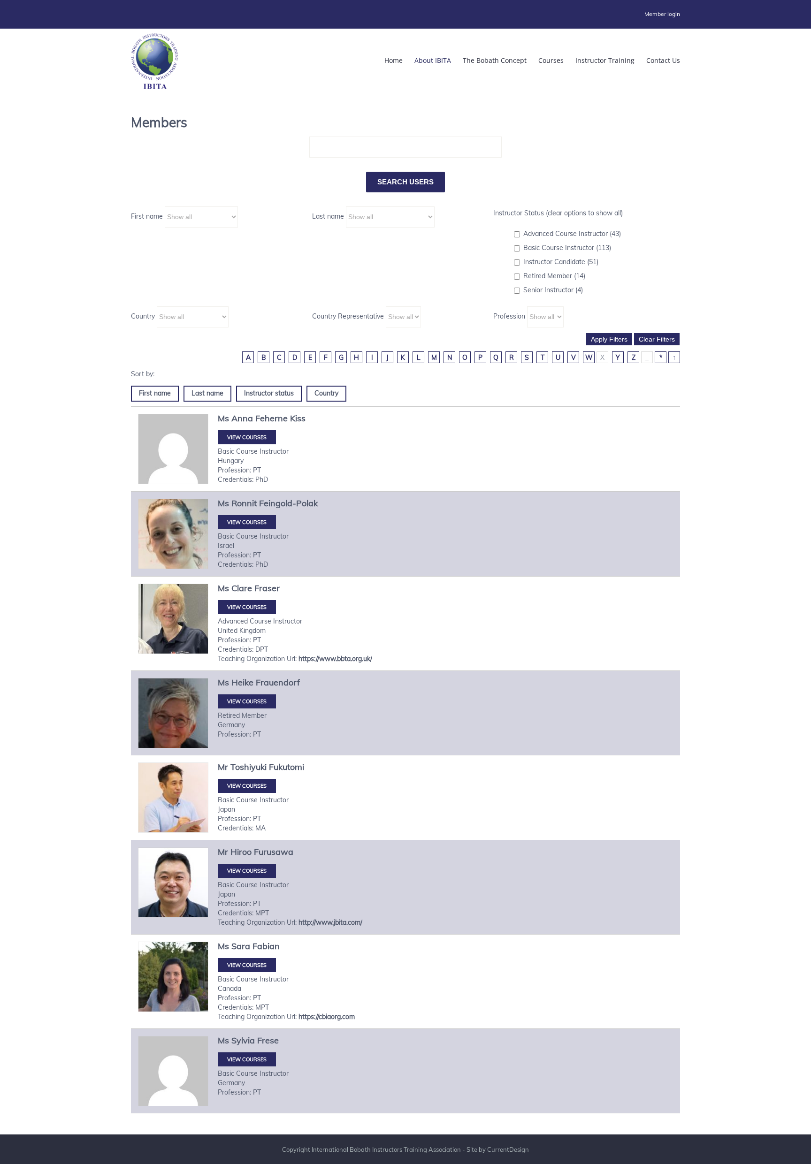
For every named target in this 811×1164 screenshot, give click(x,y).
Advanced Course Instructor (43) (572, 233)
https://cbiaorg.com (326, 1016)
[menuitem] (662, 14)
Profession (509, 316)
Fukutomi (286, 766)
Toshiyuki (248, 766)
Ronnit (244, 503)
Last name (328, 216)
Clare (241, 588)
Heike (242, 682)
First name (147, 216)
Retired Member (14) (554, 276)
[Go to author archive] (173, 449)
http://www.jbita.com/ (330, 922)
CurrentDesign (508, 1149)
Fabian (266, 946)
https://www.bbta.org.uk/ (335, 658)
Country (143, 316)
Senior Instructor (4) (553, 290)
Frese (268, 1040)
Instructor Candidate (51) (560, 262)
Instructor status (269, 393)
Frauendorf (278, 682)
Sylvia (243, 1040)
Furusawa (273, 851)
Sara (240, 946)
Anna (242, 418)
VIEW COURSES (247, 437)
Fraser (267, 588)
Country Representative (348, 316)
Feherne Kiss (280, 418)
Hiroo (241, 851)
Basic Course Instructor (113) (567, 247)
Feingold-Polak (288, 503)
